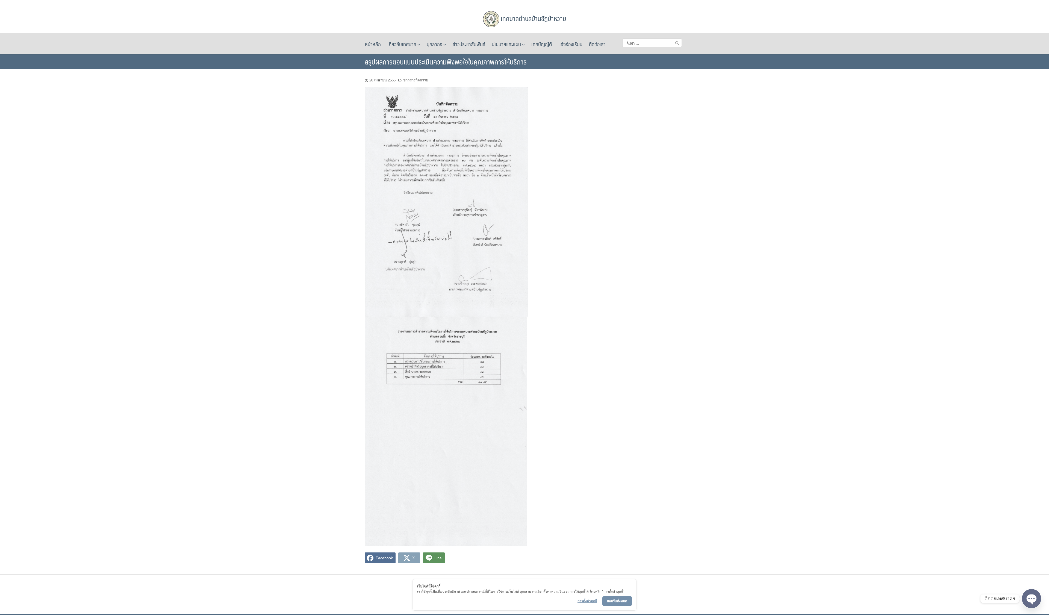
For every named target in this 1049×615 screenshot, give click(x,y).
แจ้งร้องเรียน (570, 44)
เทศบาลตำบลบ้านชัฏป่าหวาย (532, 18)
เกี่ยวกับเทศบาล (402, 44)
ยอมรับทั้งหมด (617, 601)
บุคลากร (435, 44)
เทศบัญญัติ (541, 44)
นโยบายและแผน (507, 44)
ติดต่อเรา (597, 44)
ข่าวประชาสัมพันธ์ (469, 44)
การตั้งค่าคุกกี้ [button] (587, 601)
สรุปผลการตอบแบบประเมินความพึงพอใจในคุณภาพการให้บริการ (446, 61)
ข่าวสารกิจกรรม (415, 80)
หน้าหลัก (373, 44)
